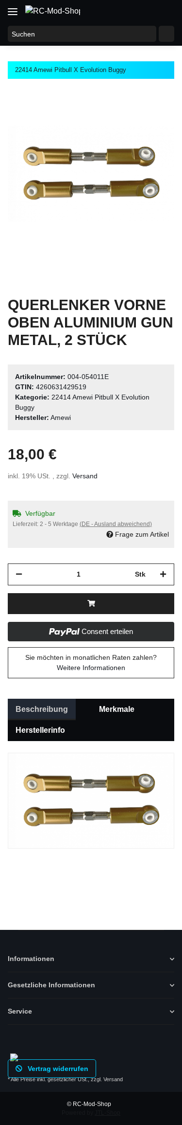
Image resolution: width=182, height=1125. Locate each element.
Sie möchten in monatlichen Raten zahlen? (91, 662)
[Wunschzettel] (146, 10)
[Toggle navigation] (12, 8)
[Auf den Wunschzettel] (154, 113)
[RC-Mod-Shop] (52, 11)
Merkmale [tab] (116, 709)
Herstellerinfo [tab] (40, 730)
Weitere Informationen (91, 667)
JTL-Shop (107, 1112)
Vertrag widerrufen (57, 1068)
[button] (127, 10)
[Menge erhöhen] (163, 574)
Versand (85, 476)
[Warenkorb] (165, 10)
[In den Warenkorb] (91, 603)
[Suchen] (166, 34)
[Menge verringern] (19, 574)
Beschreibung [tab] (42, 709)
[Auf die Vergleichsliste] (128, 113)
